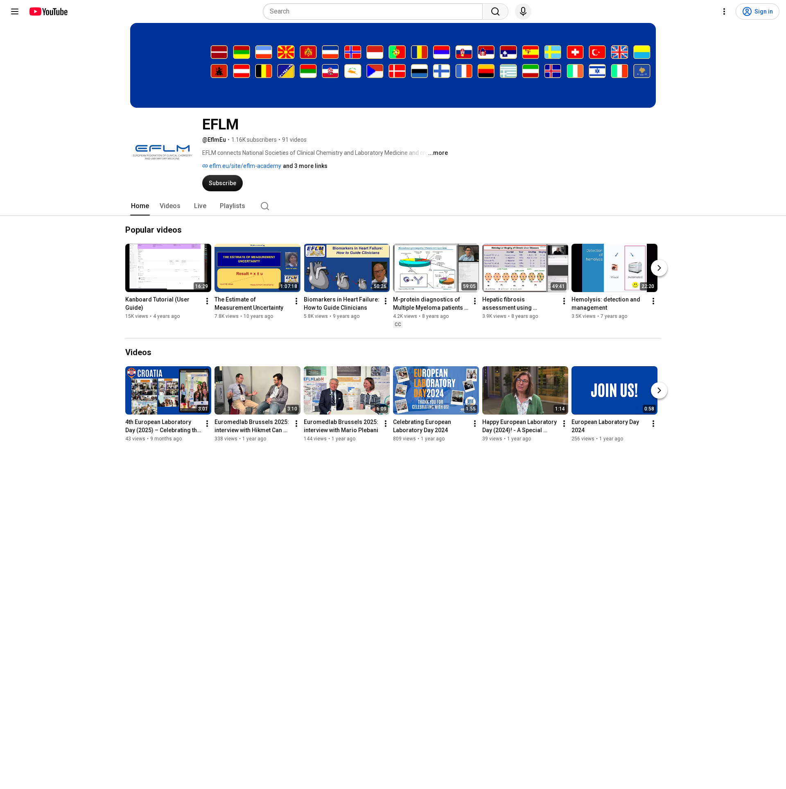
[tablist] (393, 206)
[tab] (140, 206)
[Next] (659, 268)
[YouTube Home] (48, 11)
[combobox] (375, 11)
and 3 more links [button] (305, 166)
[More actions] (207, 301)
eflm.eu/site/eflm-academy (244, 166)
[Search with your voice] (523, 11)
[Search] (495, 11)
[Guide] (15, 11)
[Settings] (724, 11)
